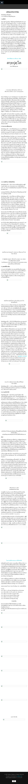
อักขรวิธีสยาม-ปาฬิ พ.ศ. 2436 (14, 58)
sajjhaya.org (19, 776)
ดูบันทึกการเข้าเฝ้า (22, 356)
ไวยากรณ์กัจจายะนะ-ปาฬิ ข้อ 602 (14, 560)
